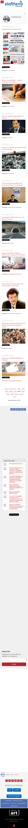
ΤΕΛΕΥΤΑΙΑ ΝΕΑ (9, 461)
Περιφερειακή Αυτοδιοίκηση (14, 207)
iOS (10, 790)
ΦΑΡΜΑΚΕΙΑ (8, 800)
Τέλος (14, 397)
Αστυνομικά (11, 106)
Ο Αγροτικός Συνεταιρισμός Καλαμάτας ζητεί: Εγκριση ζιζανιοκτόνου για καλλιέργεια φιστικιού (13, 325)
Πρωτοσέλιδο (11, 70)
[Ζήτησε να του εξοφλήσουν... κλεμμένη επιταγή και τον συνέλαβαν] (13, 92)
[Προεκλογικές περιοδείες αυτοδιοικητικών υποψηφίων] (13, 368)
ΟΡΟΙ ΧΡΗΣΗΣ (5, 803)
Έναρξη (7, 389)
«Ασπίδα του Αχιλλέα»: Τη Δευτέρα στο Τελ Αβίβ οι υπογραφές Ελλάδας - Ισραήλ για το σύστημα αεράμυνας (16, 479)
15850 (19, 389)
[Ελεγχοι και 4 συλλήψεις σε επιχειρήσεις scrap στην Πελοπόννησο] (13, 160)
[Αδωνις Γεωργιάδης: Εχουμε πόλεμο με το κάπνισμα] (13, 126)
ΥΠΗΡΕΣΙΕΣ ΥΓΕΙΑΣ (18, 800)
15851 (23, 389)
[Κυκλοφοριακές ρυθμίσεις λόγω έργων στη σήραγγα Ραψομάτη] (13, 229)
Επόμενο (21, 394)
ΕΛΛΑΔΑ (10, 137)
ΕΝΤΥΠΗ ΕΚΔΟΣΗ (14, 796)
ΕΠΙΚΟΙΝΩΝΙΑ (14, 806)
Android (16, 790)
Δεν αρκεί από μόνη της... (16, 463)
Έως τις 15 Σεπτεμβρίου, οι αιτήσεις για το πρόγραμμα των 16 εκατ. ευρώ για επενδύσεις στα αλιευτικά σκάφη (16, 498)
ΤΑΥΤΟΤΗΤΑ (14, 803)
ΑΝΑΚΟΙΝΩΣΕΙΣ (22, 803)
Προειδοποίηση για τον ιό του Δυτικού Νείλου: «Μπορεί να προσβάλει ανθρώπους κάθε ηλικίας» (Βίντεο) (16, 470)
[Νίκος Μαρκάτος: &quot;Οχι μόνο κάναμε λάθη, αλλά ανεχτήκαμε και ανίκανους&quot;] (13, 298)
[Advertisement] (14, 557)
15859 (16, 394)
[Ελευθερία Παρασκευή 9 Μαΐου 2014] (13, 48)
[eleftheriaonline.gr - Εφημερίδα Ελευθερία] (14, 4)
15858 (12, 394)
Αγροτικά (10, 348)
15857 (7, 394)
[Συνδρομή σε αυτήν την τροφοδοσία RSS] (24, 13)
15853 (11, 391)
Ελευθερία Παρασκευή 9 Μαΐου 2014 (11, 29)
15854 (15, 391)
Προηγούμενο (13, 389)
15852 (6, 391)
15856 (22, 391)
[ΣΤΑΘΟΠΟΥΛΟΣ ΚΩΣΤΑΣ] (14, 812)
